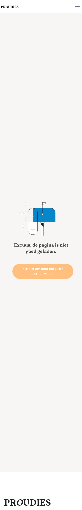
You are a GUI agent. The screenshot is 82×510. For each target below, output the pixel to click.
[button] (77, 6)
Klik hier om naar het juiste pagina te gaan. (43, 271)
